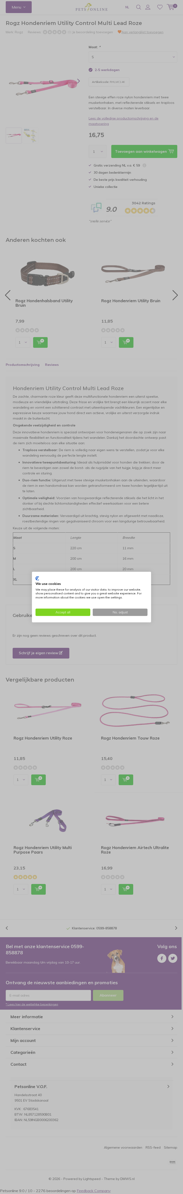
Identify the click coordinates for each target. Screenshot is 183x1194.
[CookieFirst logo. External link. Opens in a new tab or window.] (37, 578)
